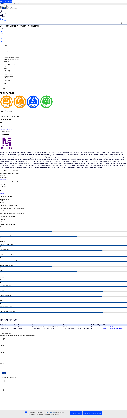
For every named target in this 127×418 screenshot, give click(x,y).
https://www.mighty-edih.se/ (6, 129)
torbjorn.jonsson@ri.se (5, 179)
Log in (5, 13)
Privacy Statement (7, 361)
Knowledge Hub (9, 76)
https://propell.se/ (108, 326)
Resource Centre (8, 74)
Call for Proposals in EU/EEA (12, 59)
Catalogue (6, 51)
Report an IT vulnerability (8, 399)
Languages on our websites (9, 401)
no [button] (4, 16)
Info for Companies (9, 56)
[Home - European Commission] (9, 7)
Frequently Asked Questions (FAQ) (11, 359)
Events (7, 68)
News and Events (8, 64)
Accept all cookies (76, 413)
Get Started (6, 53)
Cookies (5, 402)
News (6, 67)
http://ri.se (2, 193)
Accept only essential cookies (92, 413)
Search (4, 20)
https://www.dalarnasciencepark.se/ (113, 328)
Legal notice (5, 405)
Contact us (5, 396)
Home (5, 45)
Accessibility (6, 407)
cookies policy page (50, 412)
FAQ (5, 83)
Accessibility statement (8, 354)
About (5, 48)
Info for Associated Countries (12, 57)
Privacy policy (6, 404)
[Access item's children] (11, 53)
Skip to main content (6, 1)
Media (6, 77)
